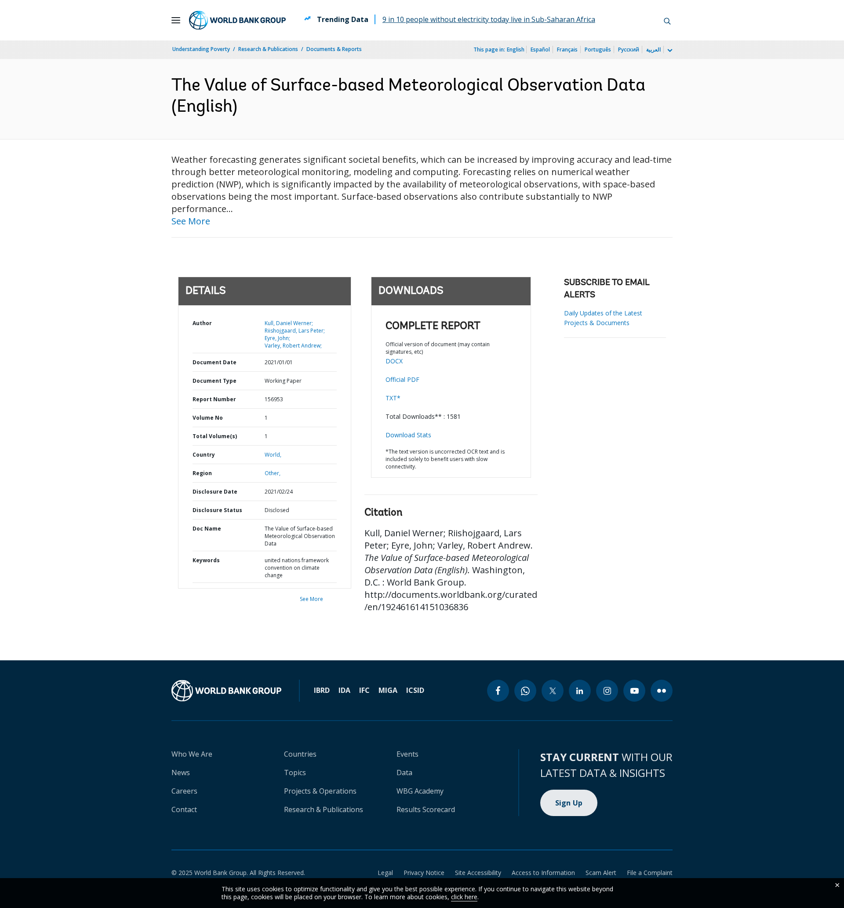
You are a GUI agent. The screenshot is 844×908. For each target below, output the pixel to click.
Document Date (214, 362)
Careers (184, 791)
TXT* (393, 398)
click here (464, 897)
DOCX (394, 361)
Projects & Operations (320, 791)
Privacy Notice (424, 872)
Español (540, 49)
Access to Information (543, 872)
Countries (300, 754)
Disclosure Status (217, 510)
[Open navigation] (175, 20)
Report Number (214, 399)
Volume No (208, 417)
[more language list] (669, 50)
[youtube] (634, 691)
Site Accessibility (478, 872)
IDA (344, 690)
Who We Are (191, 754)
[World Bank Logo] (237, 20)
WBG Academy (420, 791)
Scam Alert (601, 872)
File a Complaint (650, 872)
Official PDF (402, 379)
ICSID (415, 690)
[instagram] (607, 691)
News (180, 772)
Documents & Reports (334, 49)
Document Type (214, 380)
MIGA (387, 690)
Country (204, 454)
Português (598, 49)
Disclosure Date (215, 491)
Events (407, 754)
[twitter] (553, 691)
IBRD (322, 690)
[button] (667, 20)
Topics (295, 772)
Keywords (206, 560)
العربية (653, 49)
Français (567, 49)
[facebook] (498, 691)
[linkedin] (580, 691)
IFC (364, 690)
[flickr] (662, 691)
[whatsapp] (525, 691)
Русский (628, 49)
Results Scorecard (426, 809)
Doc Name (207, 528)
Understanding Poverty (201, 49)
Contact (184, 809)
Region (202, 473)
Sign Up (569, 803)
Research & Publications (268, 49)
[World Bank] (226, 691)
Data (404, 772)
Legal (385, 872)
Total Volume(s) (215, 436)
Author (202, 323)
